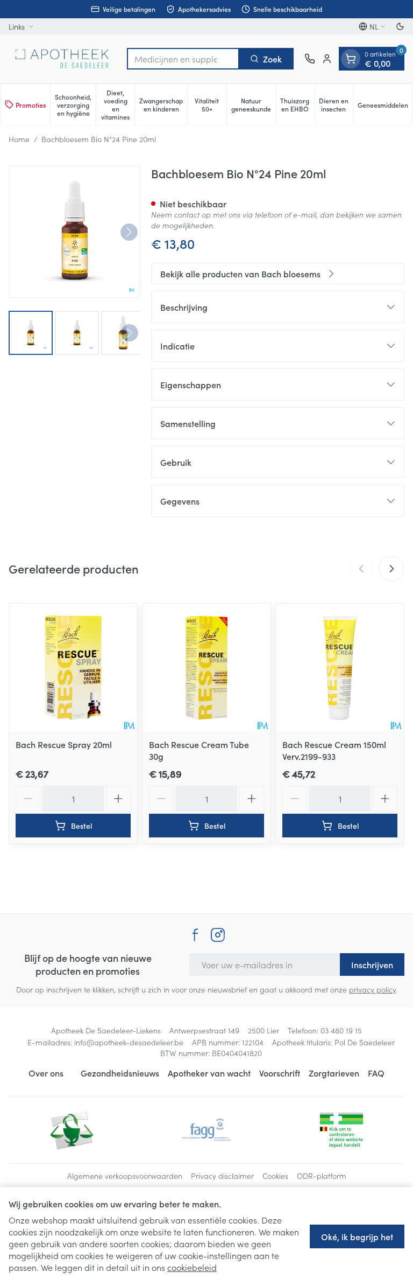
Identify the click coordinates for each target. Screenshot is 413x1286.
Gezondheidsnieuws (120, 1073)
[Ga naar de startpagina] (62, 58)
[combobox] (183, 58)
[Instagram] (218, 935)
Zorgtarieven (334, 1073)
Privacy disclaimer (222, 1175)
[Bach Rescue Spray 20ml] (73, 668)
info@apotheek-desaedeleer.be (128, 1042)
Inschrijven (372, 964)
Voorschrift (279, 1073)
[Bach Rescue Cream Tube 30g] (206, 668)
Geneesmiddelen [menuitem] (385, 106)
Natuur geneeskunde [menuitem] (253, 104)
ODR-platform (321, 1175)
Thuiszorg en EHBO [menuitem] (297, 104)
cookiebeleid (192, 1267)
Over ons (46, 1073)
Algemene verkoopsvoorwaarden (124, 1175)
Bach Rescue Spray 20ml (64, 744)
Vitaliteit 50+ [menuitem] (210, 104)
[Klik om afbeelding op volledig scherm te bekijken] (74, 231)
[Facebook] (195, 935)
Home (19, 139)
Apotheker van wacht (209, 1073)
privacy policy (372, 989)
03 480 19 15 (341, 1030)
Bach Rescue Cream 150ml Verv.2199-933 (334, 750)
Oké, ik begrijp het (357, 1236)
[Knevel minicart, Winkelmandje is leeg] (350, 58)
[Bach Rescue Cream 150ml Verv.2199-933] (340, 668)
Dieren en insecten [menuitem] (336, 104)
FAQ (376, 1073)
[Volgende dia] (391, 569)
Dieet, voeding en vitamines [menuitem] (117, 104)
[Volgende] (129, 232)
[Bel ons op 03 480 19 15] (309, 58)
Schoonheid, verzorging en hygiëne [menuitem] (75, 104)
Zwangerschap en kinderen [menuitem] (163, 104)
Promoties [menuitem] (31, 104)
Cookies (275, 1175)
